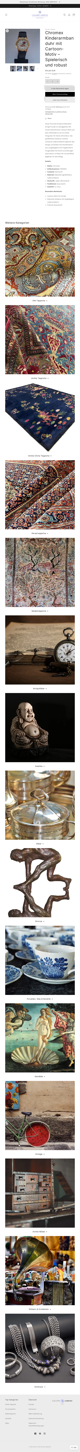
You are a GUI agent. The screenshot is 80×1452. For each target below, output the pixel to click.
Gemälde (39, 1076)
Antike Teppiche (38, 378)
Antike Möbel (39, 1232)
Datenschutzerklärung (36, 1419)
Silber (38, 844)
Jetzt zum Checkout (60, 100)
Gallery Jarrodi (37, 1447)
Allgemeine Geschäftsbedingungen (36, 1424)
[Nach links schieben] (7, 68)
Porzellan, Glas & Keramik (39, 999)
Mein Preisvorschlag (60, 94)
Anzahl (47, 77)
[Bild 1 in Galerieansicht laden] (13, 68)
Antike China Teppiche (38, 456)
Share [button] (49, 118)
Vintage (38, 1154)
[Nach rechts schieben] (37, 68)
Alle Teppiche (38, 301)
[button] (6, 15)
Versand (54, 74)
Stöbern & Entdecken (39, 1309)
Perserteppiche (39, 533)
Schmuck (38, 1387)
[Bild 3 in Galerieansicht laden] (25, 68)
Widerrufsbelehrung (35, 1414)
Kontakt (31, 1404)
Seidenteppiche (39, 611)
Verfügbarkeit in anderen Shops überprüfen (56, 113)
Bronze (38, 921)
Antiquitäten (39, 688)
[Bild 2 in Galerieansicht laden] (19, 68)
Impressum (32, 1409)
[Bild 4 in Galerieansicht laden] (32, 68)
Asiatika (38, 766)
